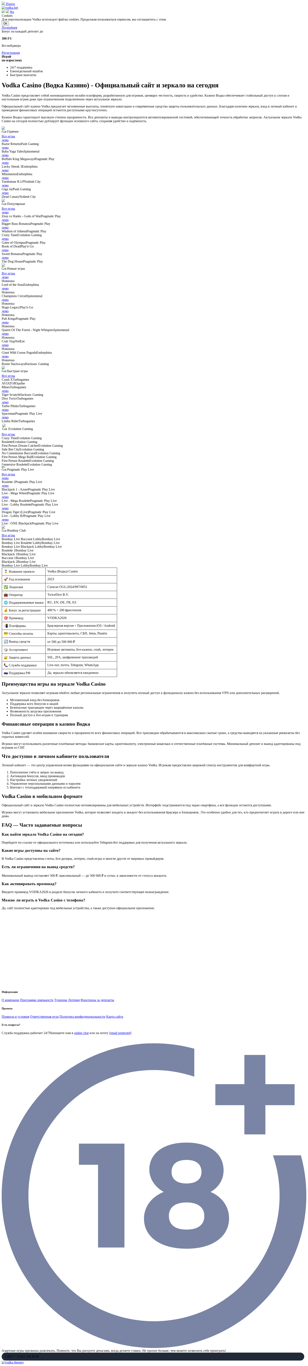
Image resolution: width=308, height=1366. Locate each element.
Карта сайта (114, 1016)
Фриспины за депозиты (97, 1000)
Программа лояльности (36, 1000)
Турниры (60, 1000)
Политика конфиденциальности (82, 1016)
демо (5, 140)
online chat (81, 1033)
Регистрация (11, 52)
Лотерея (74, 1000)
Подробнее (9, 27)
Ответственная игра (44, 1016)
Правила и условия (15, 1016)
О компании (10, 1000)
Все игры (8, 136)
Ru (12, 12)
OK (5, 23)
